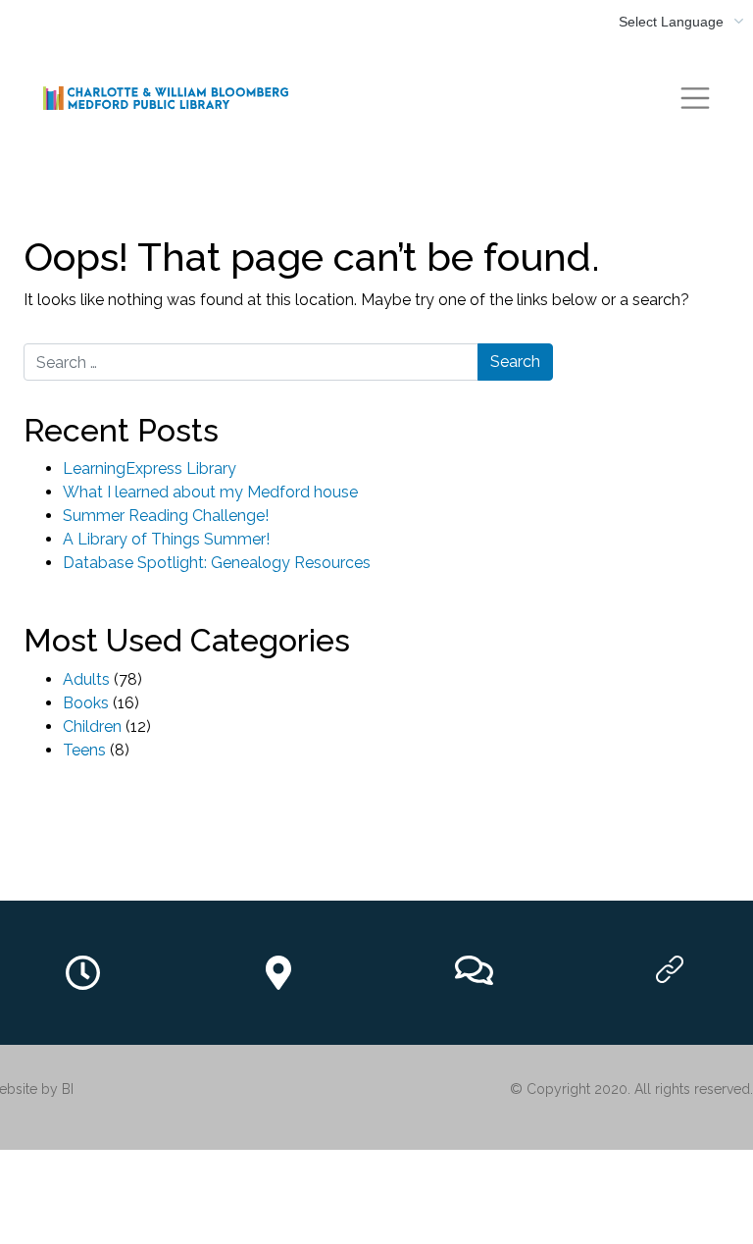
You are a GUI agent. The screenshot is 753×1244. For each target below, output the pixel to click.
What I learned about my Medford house (210, 492)
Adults (86, 679)
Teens (84, 750)
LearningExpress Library (149, 468)
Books (86, 703)
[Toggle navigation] (695, 98)
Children (92, 726)
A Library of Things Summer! (166, 539)
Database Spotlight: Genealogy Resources (217, 562)
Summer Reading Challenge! (166, 515)
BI (68, 1089)
